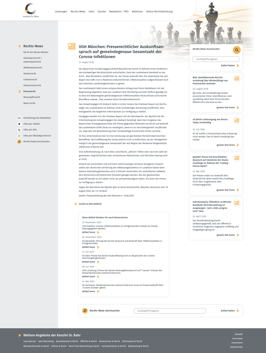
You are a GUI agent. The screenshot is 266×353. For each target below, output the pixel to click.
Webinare (137, 11)
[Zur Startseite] (31, 10)
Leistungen (61, 11)
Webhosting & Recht (138, 346)
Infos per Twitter (31, 124)
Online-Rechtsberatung (159, 11)
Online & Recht (58, 346)
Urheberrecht (30, 79)
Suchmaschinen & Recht (114, 346)
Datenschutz (236, 347)
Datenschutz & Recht (109, 341)
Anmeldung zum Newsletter (37, 118)
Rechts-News (78, 11)
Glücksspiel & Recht (132, 341)
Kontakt (239, 334)
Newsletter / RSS (119, 11)
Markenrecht (29, 73)
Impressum (237, 342)
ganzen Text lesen (226, 107)
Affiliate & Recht (88, 341)
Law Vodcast (29, 341)
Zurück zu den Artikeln (90, 204)
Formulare (237, 338)
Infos (91, 11)
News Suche (29, 103)
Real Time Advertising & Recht (84, 346)
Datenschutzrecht (32, 85)
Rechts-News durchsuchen (36, 141)
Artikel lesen (88, 232)
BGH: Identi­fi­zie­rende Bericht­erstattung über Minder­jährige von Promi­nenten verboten (210, 80)
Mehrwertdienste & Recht (36, 346)
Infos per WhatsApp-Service (37, 135)
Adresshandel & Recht (67, 341)
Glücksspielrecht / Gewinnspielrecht (32, 60)
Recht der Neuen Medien (35, 52)
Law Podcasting (46, 341)
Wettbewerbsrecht (32, 67)
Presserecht (29, 91)
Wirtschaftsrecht (31, 97)
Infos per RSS (30, 129)
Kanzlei (102, 11)
